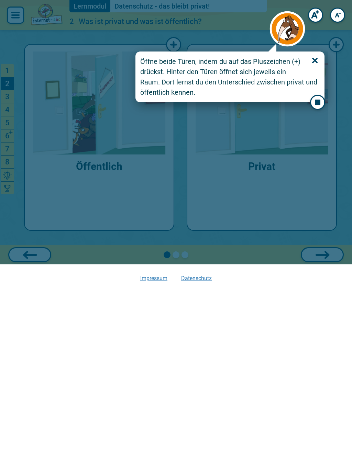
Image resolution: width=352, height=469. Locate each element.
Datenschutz (196, 278)
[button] (287, 28)
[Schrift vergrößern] (315, 15)
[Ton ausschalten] (317, 102)
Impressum (153, 278)
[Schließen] (315, 60)
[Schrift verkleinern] (337, 15)
